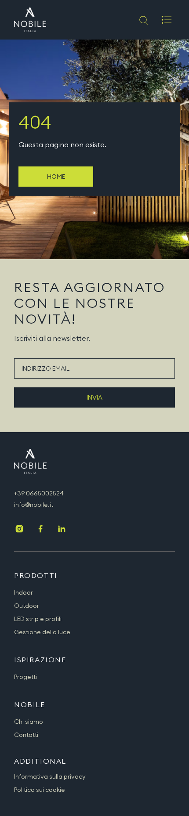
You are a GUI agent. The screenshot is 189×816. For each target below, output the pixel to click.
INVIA (94, 397)
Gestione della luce (42, 632)
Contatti (26, 735)
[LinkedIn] (61, 530)
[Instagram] (19, 530)
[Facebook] (40, 530)
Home (56, 177)
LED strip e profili (38, 619)
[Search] (143, 19)
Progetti (25, 677)
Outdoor (26, 606)
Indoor (23, 592)
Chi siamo (28, 722)
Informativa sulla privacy (50, 776)
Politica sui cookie (39, 790)
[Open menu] (166, 20)
